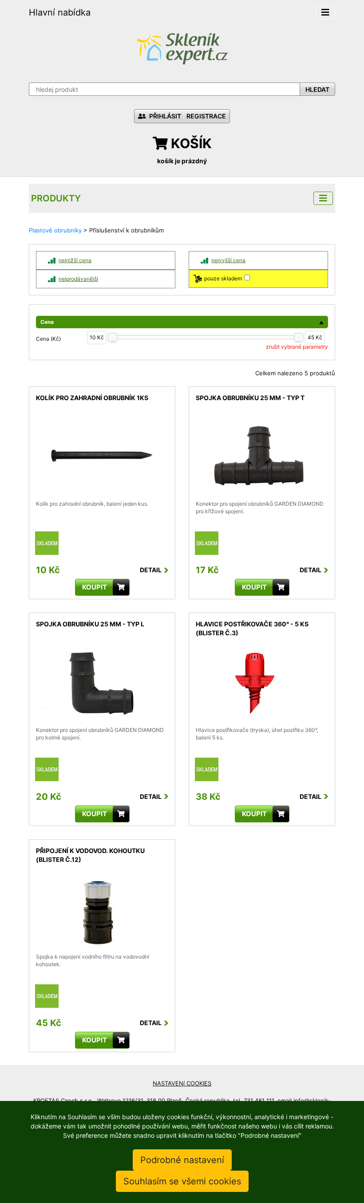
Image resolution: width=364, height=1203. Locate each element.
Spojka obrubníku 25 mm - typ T (250, 397)
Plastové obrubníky (55, 230)
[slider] (112, 337)
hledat (317, 89)
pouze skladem (223, 278)
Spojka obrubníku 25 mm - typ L (90, 624)
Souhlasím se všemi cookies (182, 1181)
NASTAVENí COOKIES (182, 1083)
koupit (94, 587)
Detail (151, 570)
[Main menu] (325, 12)
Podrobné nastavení (182, 1160)
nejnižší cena (75, 260)
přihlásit (164, 116)
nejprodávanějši (78, 278)
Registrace (206, 116)
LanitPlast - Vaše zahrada (182, 47)
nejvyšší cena (228, 260)
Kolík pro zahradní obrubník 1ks (92, 397)
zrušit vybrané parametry (297, 346)
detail (43, 426)
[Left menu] (323, 198)
